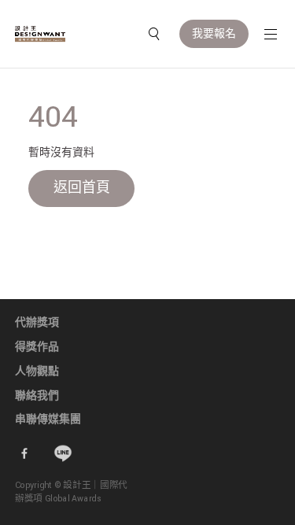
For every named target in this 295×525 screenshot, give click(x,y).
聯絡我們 (37, 396)
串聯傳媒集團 (48, 419)
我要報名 (214, 34)
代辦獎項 (37, 323)
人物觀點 (37, 371)
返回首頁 (81, 188)
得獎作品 (37, 347)
